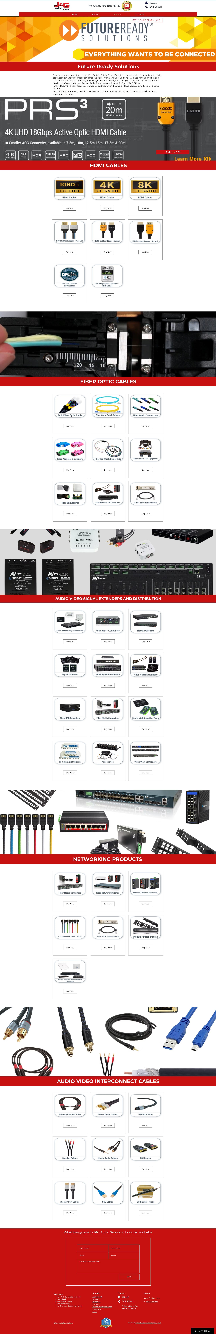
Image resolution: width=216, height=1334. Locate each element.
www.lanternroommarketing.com (148, 1323)
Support (125, 1297)
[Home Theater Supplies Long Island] (146, 7)
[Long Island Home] (146, 2)
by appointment (152, 1301)
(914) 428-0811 (156, 7)
